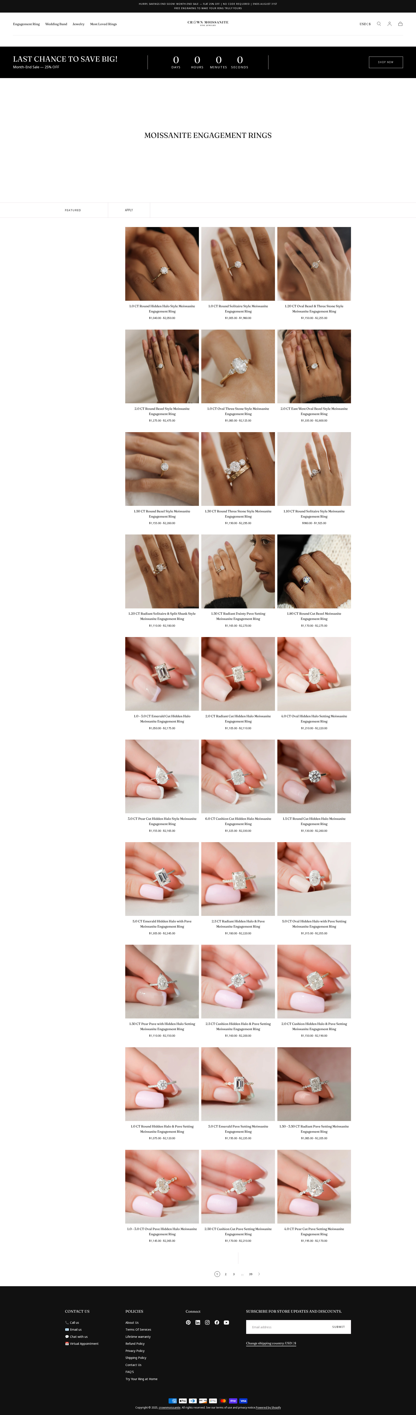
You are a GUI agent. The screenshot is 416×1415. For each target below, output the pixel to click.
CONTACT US (77, 1311)
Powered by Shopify (268, 1407)
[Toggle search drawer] (379, 23)
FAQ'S (129, 1371)
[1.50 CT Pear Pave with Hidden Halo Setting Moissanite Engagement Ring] (162, 981)
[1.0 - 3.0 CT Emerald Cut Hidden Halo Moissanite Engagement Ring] (162, 674)
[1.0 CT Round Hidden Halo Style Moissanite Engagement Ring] (162, 264)
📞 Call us (72, 1322)
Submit (338, 1327)
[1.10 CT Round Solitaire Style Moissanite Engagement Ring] (314, 469)
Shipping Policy (135, 1357)
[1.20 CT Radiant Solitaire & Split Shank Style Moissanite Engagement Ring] (162, 571)
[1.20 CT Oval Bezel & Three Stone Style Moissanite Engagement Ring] (314, 264)
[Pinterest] (188, 1322)
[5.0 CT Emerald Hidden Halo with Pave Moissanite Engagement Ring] (162, 879)
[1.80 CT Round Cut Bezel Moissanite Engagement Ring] (314, 571)
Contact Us (133, 1365)
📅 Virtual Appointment (82, 1343)
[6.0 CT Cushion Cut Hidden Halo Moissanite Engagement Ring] (238, 776)
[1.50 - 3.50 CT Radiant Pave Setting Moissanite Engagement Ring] (314, 1084)
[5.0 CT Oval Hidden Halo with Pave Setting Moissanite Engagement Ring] (314, 879)
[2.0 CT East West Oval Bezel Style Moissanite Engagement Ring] (314, 366)
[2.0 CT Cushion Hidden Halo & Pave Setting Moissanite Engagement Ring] (314, 981)
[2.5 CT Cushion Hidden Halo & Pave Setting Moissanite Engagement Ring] (238, 981)
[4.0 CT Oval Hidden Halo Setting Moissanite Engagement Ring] (314, 674)
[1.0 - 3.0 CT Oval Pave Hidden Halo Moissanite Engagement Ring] (162, 1187)
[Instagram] (207, 1322)
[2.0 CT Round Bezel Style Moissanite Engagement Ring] (162, 366)
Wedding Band (56, 24)
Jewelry (78, 24)
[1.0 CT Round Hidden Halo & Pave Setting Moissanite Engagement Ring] (162, 1084)
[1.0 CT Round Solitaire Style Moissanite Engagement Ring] (238, 264)
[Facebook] (217, 1322)
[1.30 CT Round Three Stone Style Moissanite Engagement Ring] (238, 469)
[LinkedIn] (198, 1322)
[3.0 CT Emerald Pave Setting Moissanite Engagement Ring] (238, 1084)
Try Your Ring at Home (141, 1379)
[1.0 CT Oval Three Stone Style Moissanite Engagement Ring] (238, 366)
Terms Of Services (138, 1329)
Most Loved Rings (103, 24)
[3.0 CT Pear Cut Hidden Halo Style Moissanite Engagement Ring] (162, 776)
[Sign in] (389, 23)
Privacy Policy (135, 1350)
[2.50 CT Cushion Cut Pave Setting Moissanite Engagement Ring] (238, 1187)
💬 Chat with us (76, 1336)
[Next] (259, 1274)
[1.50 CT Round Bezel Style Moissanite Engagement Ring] (162, 469)
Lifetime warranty (138, 1336)
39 (250, 1274)
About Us (132, 1322)
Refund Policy (135, 1343)
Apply (129, 210)
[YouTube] (226, 1322)
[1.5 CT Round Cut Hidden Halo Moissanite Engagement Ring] (314, 776)
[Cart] (400, 23)
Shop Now (386, 62)
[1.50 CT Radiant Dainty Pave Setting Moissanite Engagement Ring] (238, 571)
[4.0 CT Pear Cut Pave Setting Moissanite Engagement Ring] (314, 1187)
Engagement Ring (26, 24)
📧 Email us (73, 1329)
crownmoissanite (169, 1407)
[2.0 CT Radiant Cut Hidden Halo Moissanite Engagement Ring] (238, 674)
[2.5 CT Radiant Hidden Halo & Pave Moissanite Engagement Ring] (238, 879)
